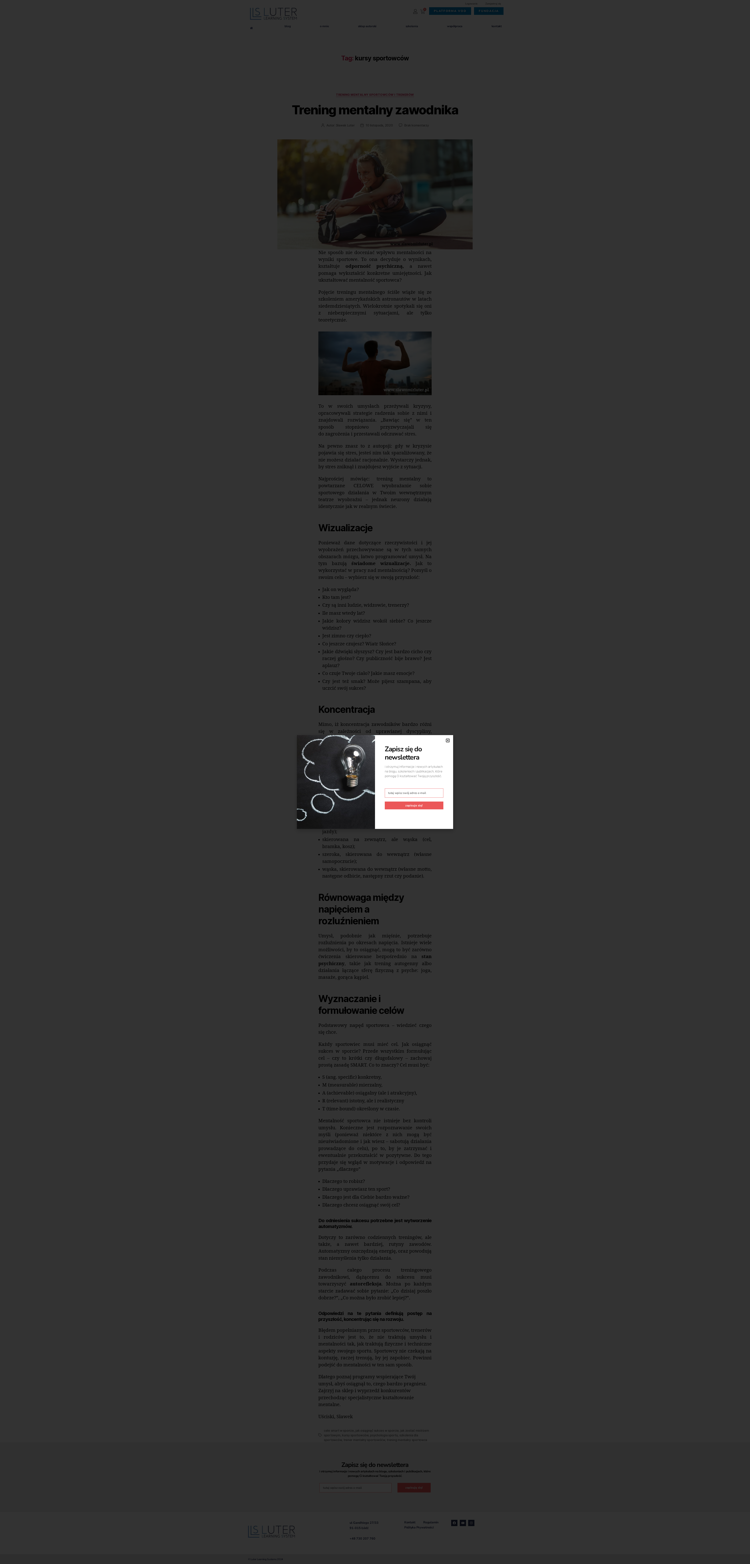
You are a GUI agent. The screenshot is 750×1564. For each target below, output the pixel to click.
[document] (375, 782)
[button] (447, 740)
